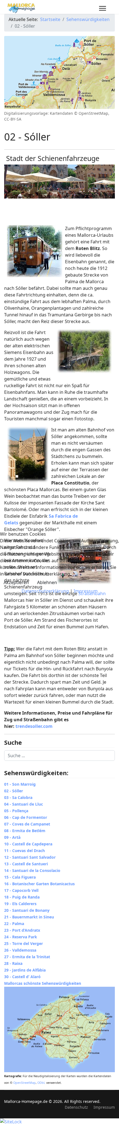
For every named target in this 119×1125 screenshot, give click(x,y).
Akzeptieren (16, 582)
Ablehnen (47, 582)
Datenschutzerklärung (45, 591)
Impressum (86, 591)
